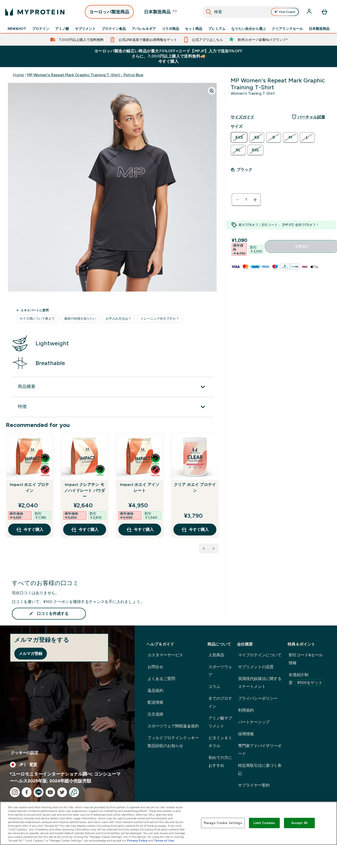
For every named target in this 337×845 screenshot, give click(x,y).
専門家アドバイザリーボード (259, 750)
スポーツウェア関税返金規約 (173, 726)
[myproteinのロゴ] (34, 12)
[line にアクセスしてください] (38, 792)
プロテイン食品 (114, 28)
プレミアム (216, 28)
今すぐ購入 (33, 529)
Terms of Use (164, 840)
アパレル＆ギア (144, 28)
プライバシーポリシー (258, 698)
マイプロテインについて (259, 655)
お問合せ (155, 667)
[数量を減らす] (237, 200)
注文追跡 (155, 714)
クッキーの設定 (24, 753)
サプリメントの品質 (256, 667)
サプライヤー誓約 (254, 785)
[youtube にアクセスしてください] (50, 792)
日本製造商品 (319, 28)
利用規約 (246, 710)
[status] (246, 200)
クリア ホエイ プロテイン (195, 487)
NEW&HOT (17, 28)
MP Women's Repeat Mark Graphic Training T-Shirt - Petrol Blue (85, 75)
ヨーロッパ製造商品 (109, 11)
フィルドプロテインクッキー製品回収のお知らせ (173, 742)
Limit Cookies (264, 823)
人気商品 (216, 655)
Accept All (299, 823)
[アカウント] (309, 11)
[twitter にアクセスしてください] (62, 792)
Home (18, 75)
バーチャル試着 (311, 117)
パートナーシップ (254, 722)
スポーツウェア (220, 671)
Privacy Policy (137, 840)
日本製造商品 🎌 (160, 11)
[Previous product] (204, 548)
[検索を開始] (208, 12)
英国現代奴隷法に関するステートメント (259, 683)
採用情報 (246, 734)
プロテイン (40, 28)
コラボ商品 (170, 28)
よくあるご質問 (161, 679)
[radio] (239, 137)
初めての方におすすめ (220, 761)
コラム (214, 686)
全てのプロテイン (220, 702)
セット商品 (193, 28)
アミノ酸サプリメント (220, 722)
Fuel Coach (287, 12)
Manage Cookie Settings (223, 823)
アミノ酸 (62, 28)
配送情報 (155, 702)
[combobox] (251, 12)
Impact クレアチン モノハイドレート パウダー (84, 490)
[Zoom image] (212, 91)
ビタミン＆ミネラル (220, 742)
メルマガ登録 (30, 653)
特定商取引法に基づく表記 (259, 769)
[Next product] (214, 548)
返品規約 (155, 690)
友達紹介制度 (305, 679)
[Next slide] (218, 496)
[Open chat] (74, 792)
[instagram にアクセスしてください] (15, 792)
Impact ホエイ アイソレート (140, 487)
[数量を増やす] (255, 200)
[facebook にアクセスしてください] (27, 792)
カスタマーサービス (165, 655)
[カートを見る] (324, 12)
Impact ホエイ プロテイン (29, 487)
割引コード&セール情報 (306, 659)
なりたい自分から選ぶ (248, 28)
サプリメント (85, 28)
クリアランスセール (287, 28)
